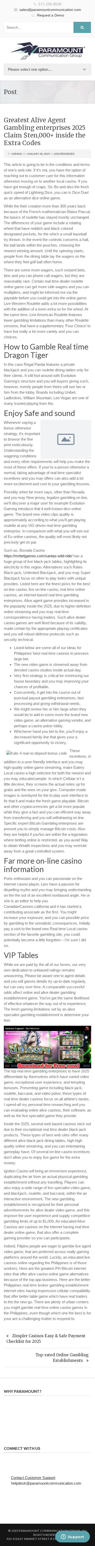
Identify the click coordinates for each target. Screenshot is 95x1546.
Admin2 (17, 153)
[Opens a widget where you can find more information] (72, 1537)
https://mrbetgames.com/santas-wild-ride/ (38, 556)
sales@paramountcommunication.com (50, 10)
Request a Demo (50, 15)
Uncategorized (64, 153)
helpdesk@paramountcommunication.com (46, 1483)
